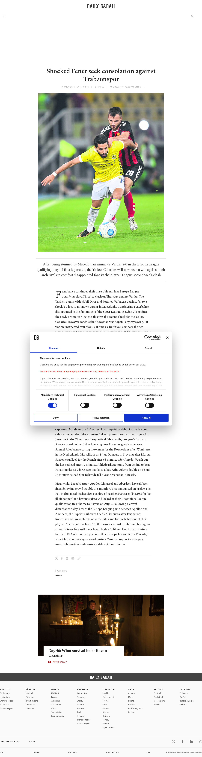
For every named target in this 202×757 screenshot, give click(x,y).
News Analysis (6, 708)
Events (131, 700)
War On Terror (6, 700)
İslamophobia (57, 716)
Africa (53, 708)
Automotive (82, 693)
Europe (54, 697)
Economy (81, 697)
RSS (148, 752)
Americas (55, 700)
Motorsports (159, 700)
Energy (80, 700)
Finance (80, 704)
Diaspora (30, 708)
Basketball (158, 697)
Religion (106, 716)
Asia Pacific (56, 704)
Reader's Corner (187, 700)
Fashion (106, 708)
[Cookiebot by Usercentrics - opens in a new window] (146, 337)
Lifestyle (108, 689)
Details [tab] (101, 348)
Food (105, 704)
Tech (79, 712)
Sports (158, 689)
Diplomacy (5, 693)
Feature (106, 723)
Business (82, 689)
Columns (183, 693)
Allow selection (101, 418)
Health (105, 693)
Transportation (84, 719)
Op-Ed (182, 697)
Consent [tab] (53, 348)
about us (73, 752)
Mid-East (55, 693)
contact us (112, 752)
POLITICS (5, 689)
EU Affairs (4, 704)
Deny (56, 418)
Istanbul (29, 693)
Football (157, 693)
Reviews (131, 712)
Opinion (185, 689)
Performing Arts (135, 708)
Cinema (131, 693)
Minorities (30, 704)
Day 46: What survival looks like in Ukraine (77, 653)
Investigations (32, 700)
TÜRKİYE (31, 689)
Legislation (5, 697)
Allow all (146, 418)
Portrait (131, 704)
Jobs (2, 752)
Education (30, 697)
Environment (108, 697)
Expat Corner (108, 727)
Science (106, 712)
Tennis (157, 704)
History (106, 719)
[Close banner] (167, 337)
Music (130, 697)
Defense (80, 716)
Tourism (80, 708)
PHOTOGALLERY (60, 662)
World (55, 689)
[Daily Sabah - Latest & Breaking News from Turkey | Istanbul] (101, 6)
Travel (105, 700)
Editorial (183, 704)
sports (58, 575)
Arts (131, 689)
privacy (37, 752)
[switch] (84, 405)
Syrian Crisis (56, 712)
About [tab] (148, 348)
